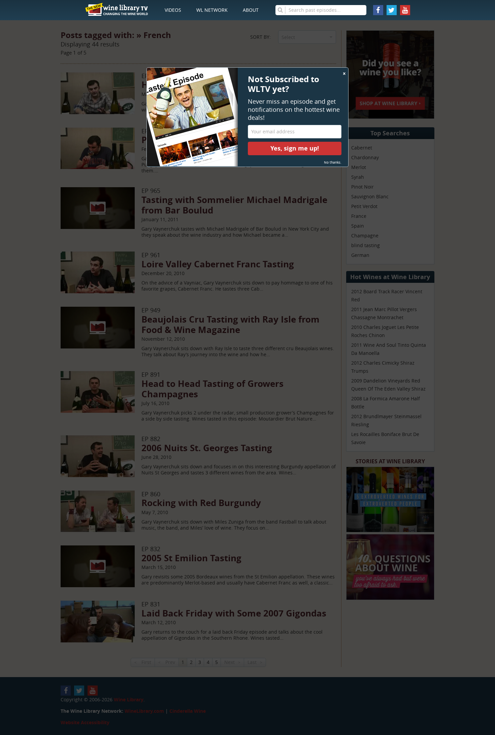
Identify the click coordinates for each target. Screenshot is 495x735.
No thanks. (332, 162)
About (251, 10)
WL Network (212, 10)
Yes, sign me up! (294, 148)
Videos (173, 10)
